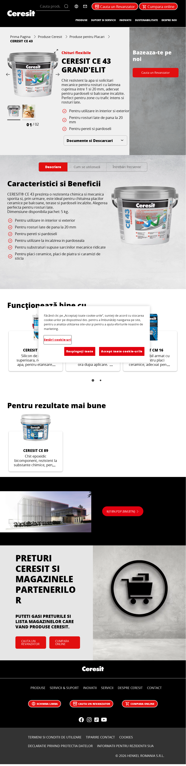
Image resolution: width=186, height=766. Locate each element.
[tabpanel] (93, 228)
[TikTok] (96, 720)
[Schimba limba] (76, 6)
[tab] (53, 167)
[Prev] (8, 74)
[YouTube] (103, 719)
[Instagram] (89, 719)
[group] (32, 88)
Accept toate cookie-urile (121, 351)
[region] (94, 334)
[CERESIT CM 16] (150, 342)
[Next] (56, 74)
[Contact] (85, 6)
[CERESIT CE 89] (36, 443)
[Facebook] (81, 720)
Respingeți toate (79, 351)
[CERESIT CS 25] (36, 342)
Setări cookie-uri (57, 340)
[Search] (67, 6)
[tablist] (92, 383)
